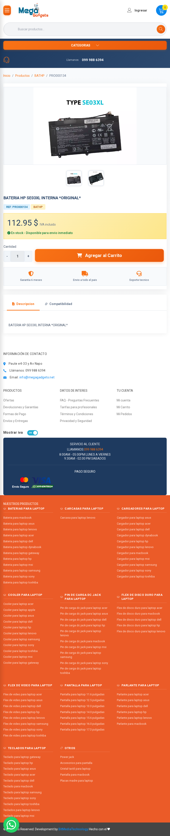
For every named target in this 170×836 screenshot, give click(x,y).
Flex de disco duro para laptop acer (139, 608)
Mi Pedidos (124, 414)
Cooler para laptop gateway (21, 662)
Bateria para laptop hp (17, 558)
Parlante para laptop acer (133, 694)
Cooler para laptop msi (18, 656)
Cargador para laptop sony (134, 570)
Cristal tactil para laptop (75, 768)
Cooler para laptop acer (18, 604)
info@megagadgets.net (37, 377)
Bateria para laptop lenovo (20, 529)
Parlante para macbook (131, 723)
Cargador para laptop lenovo (135, 547)
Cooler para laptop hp (17, 627)
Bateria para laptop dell (18, 541)
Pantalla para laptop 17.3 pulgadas (82, 729)
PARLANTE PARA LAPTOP (140, 685)
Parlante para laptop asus (133, 700)
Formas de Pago (14, 414)
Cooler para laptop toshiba (20, 651)
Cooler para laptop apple (19, 610)
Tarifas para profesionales (78, 407)
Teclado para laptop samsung (22, 792)
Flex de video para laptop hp (21, 712)
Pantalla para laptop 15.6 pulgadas (82, 717)
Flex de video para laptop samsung (25, 723)
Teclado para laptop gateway (22, 757)
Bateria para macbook (17, 517)
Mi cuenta (123, 400)
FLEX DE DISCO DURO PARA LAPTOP (142, 596)
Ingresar (140, 10)
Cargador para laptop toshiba (136, 576)
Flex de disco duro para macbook (138, 613)
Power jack (67, 757)
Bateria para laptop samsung (21, 570)
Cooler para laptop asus (18, 615)
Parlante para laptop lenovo (134, 717)
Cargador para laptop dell (133, 529)
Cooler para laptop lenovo (20, 633)
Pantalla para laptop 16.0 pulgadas (82, 723)
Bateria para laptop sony (19, 576)
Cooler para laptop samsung (21, 639)
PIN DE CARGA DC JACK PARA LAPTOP (83, 596)
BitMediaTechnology (73, 829)
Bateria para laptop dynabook (22, 547)
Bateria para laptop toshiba (20, 582)
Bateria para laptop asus (19, 523)
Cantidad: (10, 246)
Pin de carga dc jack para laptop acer (83, 608)
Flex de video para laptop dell (22, 706)
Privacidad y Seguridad (76, 421)
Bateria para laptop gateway (21, 553)
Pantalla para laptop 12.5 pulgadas (82, 700)
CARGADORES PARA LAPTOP (143, 508)
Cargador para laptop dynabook (137, 535)
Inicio (6, 75)
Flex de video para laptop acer (22, 694)
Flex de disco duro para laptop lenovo (141, 631)
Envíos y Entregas (15, 421)
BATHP (39, 75)
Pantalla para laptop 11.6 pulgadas (82, 694)
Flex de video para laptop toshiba (24, 735)
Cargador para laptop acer (134, 523)
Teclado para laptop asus (19, 768)
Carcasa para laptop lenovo (77, 517)
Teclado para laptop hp (18, 763)
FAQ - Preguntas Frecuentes (79, 400)
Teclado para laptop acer (19, 774)
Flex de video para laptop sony (22, 729)
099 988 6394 (93, 60)
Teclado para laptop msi (18, 815)
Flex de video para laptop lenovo (24, 717)
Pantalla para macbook (74, 774)
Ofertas (8, 400)
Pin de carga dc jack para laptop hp (82, 625)
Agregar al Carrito (103, 255)
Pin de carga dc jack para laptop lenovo (80, 633)
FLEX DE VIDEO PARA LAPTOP (30, 685)
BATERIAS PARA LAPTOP (26, 508)
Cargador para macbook (132, 553)
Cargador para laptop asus (134, 517)
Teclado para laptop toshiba (21, 804)
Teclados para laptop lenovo (21, 810)
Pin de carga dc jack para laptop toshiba (80, 670)
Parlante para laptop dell (132, 706)
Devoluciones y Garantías (20, 407)
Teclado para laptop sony (19, 798)
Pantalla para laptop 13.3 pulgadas (82, 706)
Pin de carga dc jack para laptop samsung (80, 655)
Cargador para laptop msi (133, 558)
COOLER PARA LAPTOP (25, 594)
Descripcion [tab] (25, 304)
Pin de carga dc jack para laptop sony (84, 663)
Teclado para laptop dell (18, 780)
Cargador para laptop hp (132, 541)
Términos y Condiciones (76, 414)
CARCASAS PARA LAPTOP (84, 508)
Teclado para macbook (18, 786)
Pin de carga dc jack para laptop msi (83, 647)
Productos (22, 75)
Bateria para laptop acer (18, 535)
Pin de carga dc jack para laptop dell (83, 619)
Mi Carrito (123, 407)
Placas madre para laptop (76, 780)
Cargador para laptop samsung (137, 564)
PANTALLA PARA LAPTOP (83, 685)
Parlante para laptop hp (132, 712)
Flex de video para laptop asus (22, 700)
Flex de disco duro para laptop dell (139, 619)
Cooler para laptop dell (18, 621)
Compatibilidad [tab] (60, 304)
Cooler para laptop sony (18, 645)
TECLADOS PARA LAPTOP (27, 748)
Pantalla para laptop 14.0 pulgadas (82, 712)
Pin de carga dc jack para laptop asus (84, 613)
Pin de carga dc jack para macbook (82, 641)
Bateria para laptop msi (18, 564)
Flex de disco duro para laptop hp (138, 625)
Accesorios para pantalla (76, 763)
